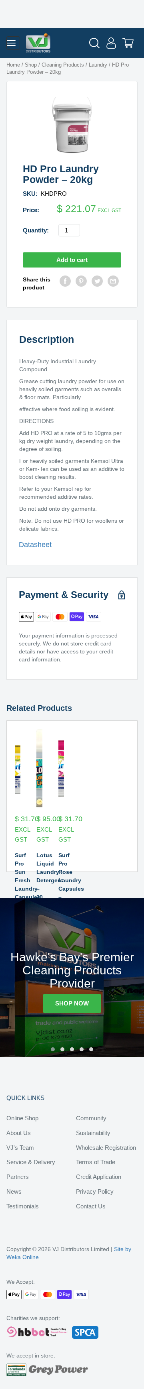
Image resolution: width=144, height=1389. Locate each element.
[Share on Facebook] (65, 283)
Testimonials (22, 1206)
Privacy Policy (95, 1191)
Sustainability (93, 1132)
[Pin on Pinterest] (81, 283)
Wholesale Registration (106, 1147)
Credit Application (98, 1176)
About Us (18, 1132)
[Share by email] (113, 283)
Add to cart (72, 259)
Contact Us (91, 1206)
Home (13, 65)
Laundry (98, 65)
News (14, 1191)
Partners (17, 1176)
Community (91, 1118)
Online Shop (22, 1118)
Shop (31, 65)
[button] (53, 1049)
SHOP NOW (72, 1003)
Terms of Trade (95, 1162)
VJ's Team (20, 1147)
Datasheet (35, 545)
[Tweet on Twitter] (97, 283)
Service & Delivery (30, 1162)
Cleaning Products (63, 65)
